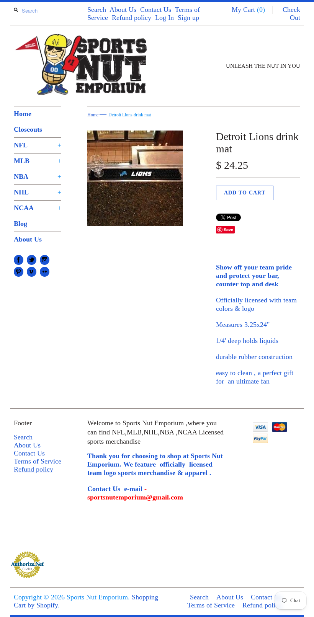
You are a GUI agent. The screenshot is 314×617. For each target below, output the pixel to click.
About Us (123, 9)
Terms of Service (37, 461)
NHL (37, 192)
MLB (37, 161)
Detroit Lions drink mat (129, 115)
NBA (37, 176)
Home (22, 114)
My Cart (248, 9)
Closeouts (28, 129)
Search (96, 9)
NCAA (37, 208)
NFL (37, 145)
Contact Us (155, 9)
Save (228, 229)
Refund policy (131, 17)
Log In (164, 17)
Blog (20, 223)
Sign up (188, 17)
